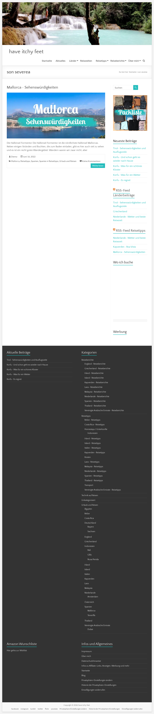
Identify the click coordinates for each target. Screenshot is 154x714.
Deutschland (90, 523)
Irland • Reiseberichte (94, 373)
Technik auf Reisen (90, 495)
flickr (47, 709)
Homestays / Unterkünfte (96, 429)
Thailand (88, 621)
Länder (72, 60)
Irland (87, 565)
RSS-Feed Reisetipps (130, 231)
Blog (83, 675)
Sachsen (91, 531)
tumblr (33, 709)
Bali (89, 550)
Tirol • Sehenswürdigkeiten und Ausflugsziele (27, 360)
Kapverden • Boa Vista (124, 246)
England (88, 537)
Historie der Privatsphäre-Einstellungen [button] (99, 685)
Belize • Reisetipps (92, 420)
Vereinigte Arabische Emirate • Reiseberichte (104, 410)
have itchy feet (26, 52)
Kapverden (89, 579)
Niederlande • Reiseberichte (97, 396)
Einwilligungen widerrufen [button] (93, 690)
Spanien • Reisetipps (48, 161)
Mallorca (15, 161)
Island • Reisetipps (93, 443)
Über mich (133, 60)
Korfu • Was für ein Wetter (126, 175)
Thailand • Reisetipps (94, 480)
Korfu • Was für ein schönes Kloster (22, 369)
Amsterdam (93, 597)
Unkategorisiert (88, 500)
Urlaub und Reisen (67, 161)
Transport (89, 485)
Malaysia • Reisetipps (94, 466)
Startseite (47, 60)
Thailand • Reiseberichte (95, 406)
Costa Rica (89, 518)
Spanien (34, 161)
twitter (40, 709)
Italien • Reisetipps (93, 448)
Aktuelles (60, 60)
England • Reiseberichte (95, 364)
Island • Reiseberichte (94, 378)
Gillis (90, 555)
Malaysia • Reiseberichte (95, 392)
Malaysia (88, 588)
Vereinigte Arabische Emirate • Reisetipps (103, 490)
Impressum (87, 651)
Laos (87, 583)
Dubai (90, 629)
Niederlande (90, 593)
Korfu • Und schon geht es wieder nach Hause (27, 365)
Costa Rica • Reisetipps (95, 424)
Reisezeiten (86, 60)
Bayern (91, 527)
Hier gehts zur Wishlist (17, 650)
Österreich (89, 602)
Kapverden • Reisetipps (95, 452)
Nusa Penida (93, 559)
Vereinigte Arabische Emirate (97, 625)
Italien (87, 574)
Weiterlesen (97, 165)
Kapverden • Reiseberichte (96, 382)
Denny (14, 156)
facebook (15, 709)
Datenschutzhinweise (91, 661)
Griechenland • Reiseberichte (97, 368)
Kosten (88, 457)
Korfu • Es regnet (121, 180)
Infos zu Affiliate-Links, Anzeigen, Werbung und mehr (105, 666)
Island (87, 569)
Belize (87, 513)
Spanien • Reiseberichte (95, 401)
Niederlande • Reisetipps (95, 471)
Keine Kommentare (91, 161)
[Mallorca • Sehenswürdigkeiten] (56, 94)
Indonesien (93, 433)
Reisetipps (101, 60)
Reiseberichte (117, 60)
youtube (54, 709)
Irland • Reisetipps (92, 438)
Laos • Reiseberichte (93, 387)
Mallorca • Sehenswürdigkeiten (32, 87)
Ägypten (88, 509)
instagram (24, 709)
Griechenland (120, 211)
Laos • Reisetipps (92, 462)
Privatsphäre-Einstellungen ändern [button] (97, 680)
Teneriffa (91, 615)
